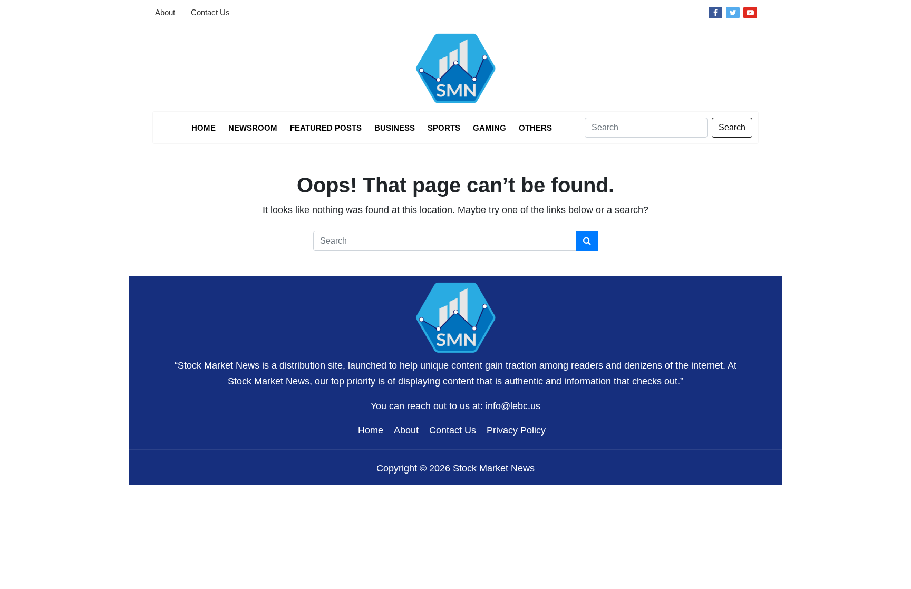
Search (732, 127)
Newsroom (252, 127)
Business (394, 127)
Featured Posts (326, 127)
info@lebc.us (513, 406)
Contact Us (210, 12)
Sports (444, 127)
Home (203, 127)
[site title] (455, 316)
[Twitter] (732, 12)
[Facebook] (715, 12)
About (165, 12)
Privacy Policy (516, 430)
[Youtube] (750, 12)
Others (535, 127)
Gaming (489, 127)
